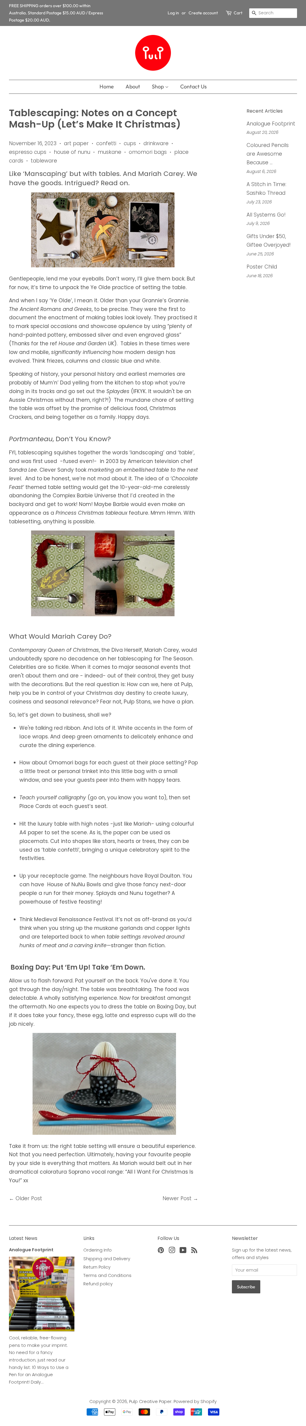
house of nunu (72, 152)
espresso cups (27, 152)
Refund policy (98, 1284)
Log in (173, 13)
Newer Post (177, 1198)
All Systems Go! (266, 214)
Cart (238, 13)
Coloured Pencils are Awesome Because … (268, 154)
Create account (203, 13)
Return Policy (97, 1267)
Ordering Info (97, 1250)
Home (107, 86)
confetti (106, 143)
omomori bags (148, 152)
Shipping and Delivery (106, 1259)
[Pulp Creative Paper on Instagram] (172, 1251)
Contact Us (193, 86)
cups (130, 143)
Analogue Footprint (271, 123)
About (133, 86)
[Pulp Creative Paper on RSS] (194, 1251)
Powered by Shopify (195, 1401)
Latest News (23, 1238)
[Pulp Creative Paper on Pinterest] (160, 1251)
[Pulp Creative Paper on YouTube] (183, 1251)
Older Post (29, 1198)
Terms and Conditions (107, 1275)
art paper (76, 143)
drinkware (156, 143)
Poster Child (262, 266)
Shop (158, 86)
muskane (109, 152)
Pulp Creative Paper (150, 1401)
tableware (44, 160)
